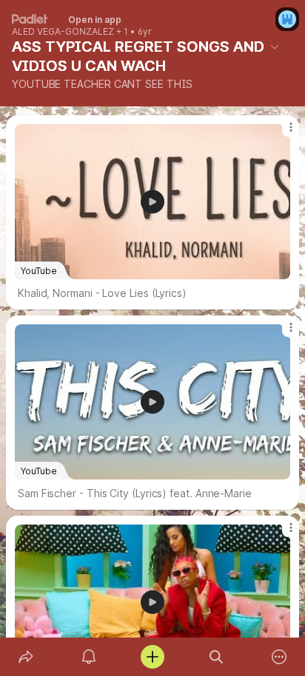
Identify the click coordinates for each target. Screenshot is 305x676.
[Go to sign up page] (287, 19)
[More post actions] (281, 132)
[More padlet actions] (279, 657)
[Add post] (152, 657)
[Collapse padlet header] (274, 46)
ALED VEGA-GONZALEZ (63, 32)
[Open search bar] (216, 657)
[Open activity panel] (90, 657)
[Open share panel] (26, 657)
